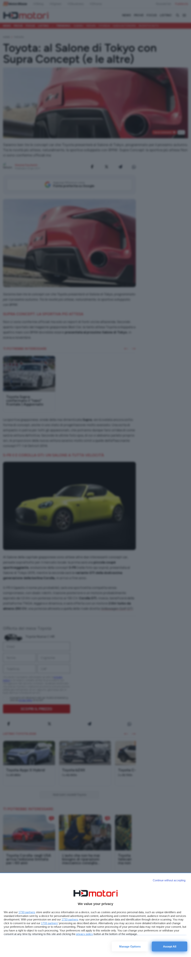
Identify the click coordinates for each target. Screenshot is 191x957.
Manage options (130, 946)
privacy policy (84, 934)
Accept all (169, 946)
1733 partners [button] (26, 912)
